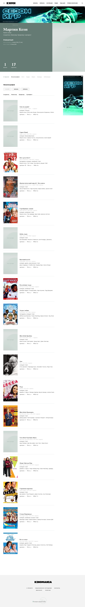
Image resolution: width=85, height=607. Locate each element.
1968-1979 (30, 541)
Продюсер (20, 35)
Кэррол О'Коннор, (32, 545)
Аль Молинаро (47, 494)
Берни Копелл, (45, 316)
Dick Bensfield (23, 239)
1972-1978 (32, 414)
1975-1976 (25, 363)
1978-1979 (28, 261)
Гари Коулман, (34, 188)
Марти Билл (45, 443)
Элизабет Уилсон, (42, 366)
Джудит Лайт (44, 163)
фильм (41, 185)
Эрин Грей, (38, 214)
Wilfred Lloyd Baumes (25, 316)
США (39, 161)
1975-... (31, 337)
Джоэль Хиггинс (45, 214)
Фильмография (15, 77)
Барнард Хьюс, (32, 366)
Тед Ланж (51, 316)
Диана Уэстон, (31, 137)
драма (26, 263)
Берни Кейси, (42, 188)
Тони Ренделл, (30, 494)
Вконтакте (39, 590)
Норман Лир (23, 545)
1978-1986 (31, 286)
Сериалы (42, 3)
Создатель (6, 35)
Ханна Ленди (46, 265)
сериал (35, 108)
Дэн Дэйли (23, 494)
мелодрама (23, 161)
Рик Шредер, (31, 214)
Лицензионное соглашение (43, 588)
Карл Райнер (23, 443)
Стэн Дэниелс (23, 366)
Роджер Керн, (39, 265)
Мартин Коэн (23, 112)
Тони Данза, (37, 163)
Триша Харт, (37, 341)
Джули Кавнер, (43, 392)
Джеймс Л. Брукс (24, 392)
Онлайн (7, 89)
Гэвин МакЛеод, (36, 316)
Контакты (57, 588)
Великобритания (29, 136)
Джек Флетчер (44, 341)
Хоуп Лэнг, (39, 443)
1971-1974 (36, 439)
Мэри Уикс (50, 366)
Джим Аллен (23, 341)
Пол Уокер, (30, 163)
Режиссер (14, 35)
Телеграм (48, 590)
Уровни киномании (72, 3)
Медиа (56, 3)
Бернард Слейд (24, 519)
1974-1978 (26, 388)
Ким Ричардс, (42, 239)
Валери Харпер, (34, 392)
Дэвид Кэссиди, (42, 519)
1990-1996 (29, 134)
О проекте (30, 588)
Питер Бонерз (49, 417)
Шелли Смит (49, 188)
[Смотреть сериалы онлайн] (42, 602)
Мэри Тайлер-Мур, (35, 468)
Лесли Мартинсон (24, 188)
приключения (32, 263)
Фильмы (35, 3)
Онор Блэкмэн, (40, 137)
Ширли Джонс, (33, 519)
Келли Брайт (47, 137)
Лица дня (62, 3)
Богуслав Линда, (32, 112)
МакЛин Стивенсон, (33, 239)
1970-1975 (29, 490)
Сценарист (28, 35)
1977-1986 (28, 312)
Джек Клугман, (39, 494)
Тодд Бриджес (49, 290)
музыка (33, 517)
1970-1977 (31, 465)
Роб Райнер (49, 545)
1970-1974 (31, 515)
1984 (37, 185)
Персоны (10, 25)
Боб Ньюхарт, (31, 417)
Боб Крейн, (30, 341)
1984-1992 (31, 159)
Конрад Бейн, (33, 290)
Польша (27, 110)
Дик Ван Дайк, (31, 443)
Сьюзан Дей (50, 519)
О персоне (6, 77)
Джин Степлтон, (41, 545)
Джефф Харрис (24, 290)
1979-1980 (28, 236)
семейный (34, 161)
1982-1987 (29, 210)
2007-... (30, 108)
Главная (5, 25)
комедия (22, 110)
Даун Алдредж (24, 265)
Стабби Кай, (32, 265)
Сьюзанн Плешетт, (40, 417)
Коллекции (49, 3)
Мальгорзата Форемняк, (43, 112)
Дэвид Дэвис (23, 417)
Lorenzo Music (50, 392)
